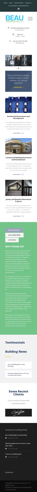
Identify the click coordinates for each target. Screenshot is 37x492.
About (11, 3)
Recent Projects (19, 3)
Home (5, 3)
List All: (8, 357)
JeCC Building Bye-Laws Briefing (16, 365)
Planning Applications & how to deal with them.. (18, 374)
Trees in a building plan (13, 454)
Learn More (17, 133)
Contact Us (28, 3)
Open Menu (30, 19)
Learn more (18, 87)
